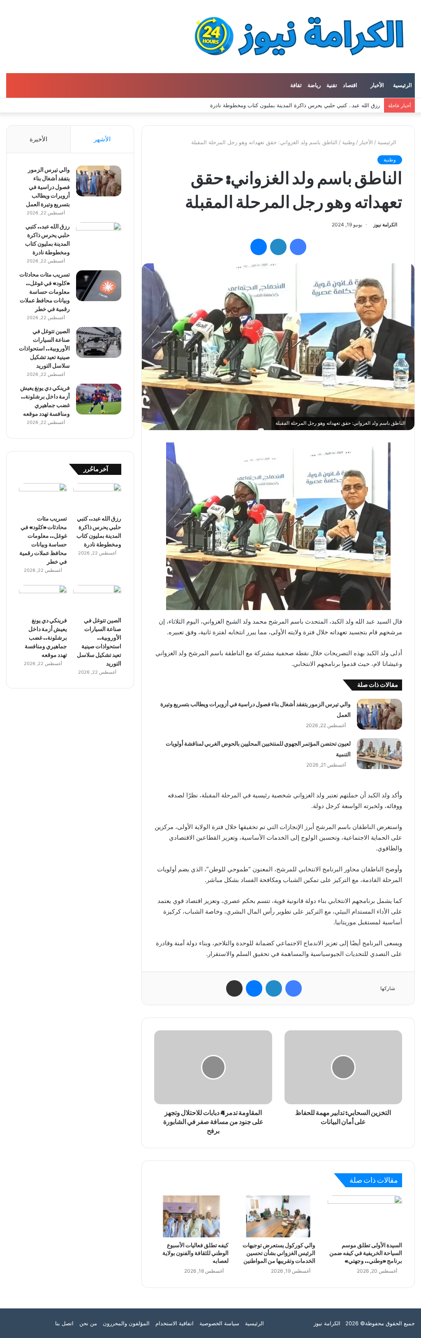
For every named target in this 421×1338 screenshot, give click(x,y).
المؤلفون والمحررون (126, 1323)
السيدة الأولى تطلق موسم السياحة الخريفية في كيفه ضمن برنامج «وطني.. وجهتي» (365, 1253)
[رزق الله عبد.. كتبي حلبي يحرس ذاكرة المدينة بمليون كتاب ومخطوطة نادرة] (98, 237)
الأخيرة (38, 139)
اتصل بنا (64, 1323)
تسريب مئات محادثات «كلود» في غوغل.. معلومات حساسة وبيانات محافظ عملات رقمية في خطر (44, 292)
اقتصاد (350, 85)
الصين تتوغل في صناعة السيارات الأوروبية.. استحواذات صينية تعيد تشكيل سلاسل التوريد (44, 348)
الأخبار (377, 85)
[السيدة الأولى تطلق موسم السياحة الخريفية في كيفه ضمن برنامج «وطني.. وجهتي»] (365, 1216)
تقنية (331, 85)
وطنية (348, 142)
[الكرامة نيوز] (292, 36)
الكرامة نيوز (385, 224)
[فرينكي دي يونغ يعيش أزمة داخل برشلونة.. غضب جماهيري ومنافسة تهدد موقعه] (98, 399)
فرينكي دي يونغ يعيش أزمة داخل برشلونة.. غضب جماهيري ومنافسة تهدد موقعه (46, 637)
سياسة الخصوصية (219, 1323)
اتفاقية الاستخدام (174, 1323)
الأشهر (102, 139)
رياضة (314, 85)
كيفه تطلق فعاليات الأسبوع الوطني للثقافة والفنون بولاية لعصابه (195, 1253)
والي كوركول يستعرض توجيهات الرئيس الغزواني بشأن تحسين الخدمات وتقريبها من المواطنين (279, 1253)
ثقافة (296, 85)
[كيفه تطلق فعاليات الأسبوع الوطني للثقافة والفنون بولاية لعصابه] (191, 1216)
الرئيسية (402, 85)
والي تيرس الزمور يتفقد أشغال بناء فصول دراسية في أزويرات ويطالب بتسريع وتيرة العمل (48, 187)
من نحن (88, 1323)
